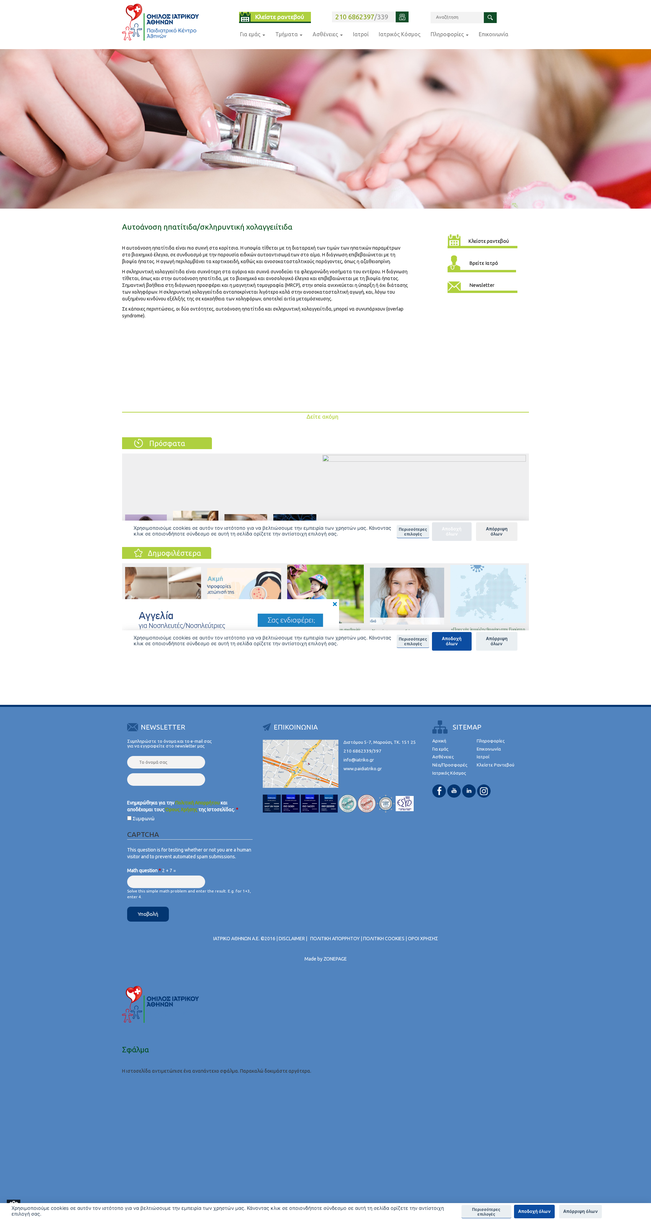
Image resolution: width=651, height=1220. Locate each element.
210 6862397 (354, 17)
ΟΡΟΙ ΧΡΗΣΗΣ (423, 938)
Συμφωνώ (144, 818)
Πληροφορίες (448, 34)
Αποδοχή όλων (534, 1211)
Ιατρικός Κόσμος (399, 34)
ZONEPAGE (335, 959)
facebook (439, 791)
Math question (144, 870)
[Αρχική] (160, 22)
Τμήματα (287, 34)
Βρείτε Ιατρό (483, 263)
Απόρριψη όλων (580, 1211)
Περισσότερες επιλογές (486, 1212)
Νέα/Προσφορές (449, 764)
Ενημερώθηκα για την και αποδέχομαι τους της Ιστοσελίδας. (182, 806)
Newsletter (481, 285)
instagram (484, 791)
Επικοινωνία (493, 34)
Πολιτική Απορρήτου (197, 802)
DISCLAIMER (292, 938)
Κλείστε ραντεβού (279, 17)
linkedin (469, 791)
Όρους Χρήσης (181, 809)
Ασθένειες (326, 34)
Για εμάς (251, 34)
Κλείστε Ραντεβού (495, 764)
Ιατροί (361, 34)
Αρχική (439, 740)
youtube (454, 791)
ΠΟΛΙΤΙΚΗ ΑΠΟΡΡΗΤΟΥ (335, 938)
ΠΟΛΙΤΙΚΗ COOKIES (384, 938)
